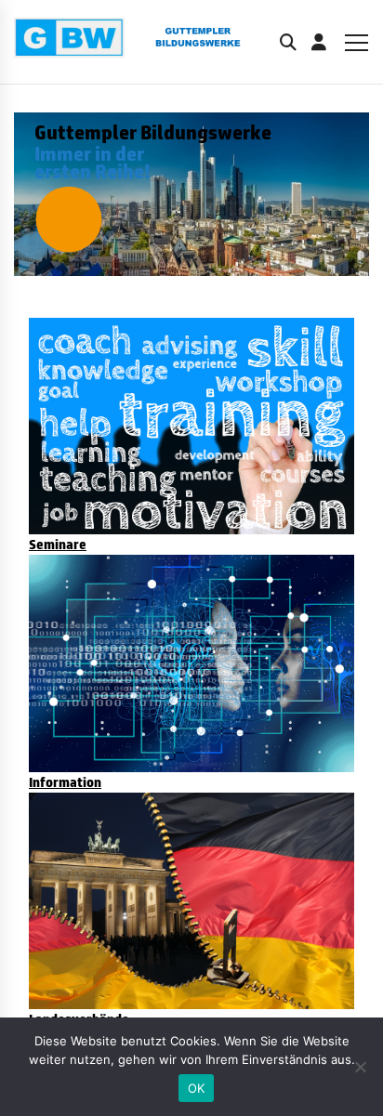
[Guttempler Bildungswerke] (143, 42)
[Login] (319, 42)
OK (196, 1088)
